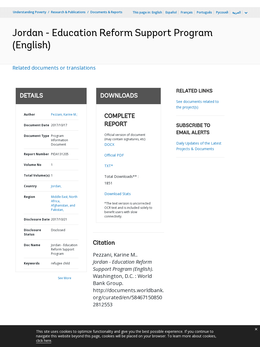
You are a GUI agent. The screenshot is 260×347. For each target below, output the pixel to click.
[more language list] (245, 13)
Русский (222, 12)
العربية (236, 12)
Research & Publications (68, 12)
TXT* (108, 165)
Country (30, 186)
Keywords (32, 263)
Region (29, 197)
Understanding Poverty (29, 12)
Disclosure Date (37, 219)
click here (43, 340)
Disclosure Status (32, 232)
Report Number (36, 154)
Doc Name (32, 245)
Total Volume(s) (37, 175)
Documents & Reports (106, 12)
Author (29, 114)
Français (187, 12)
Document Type (36, 136)
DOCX (109, 144)
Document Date (36, 125)
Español (171, 12)
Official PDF (114, 155)
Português (204, 12)
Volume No (32, 165)
